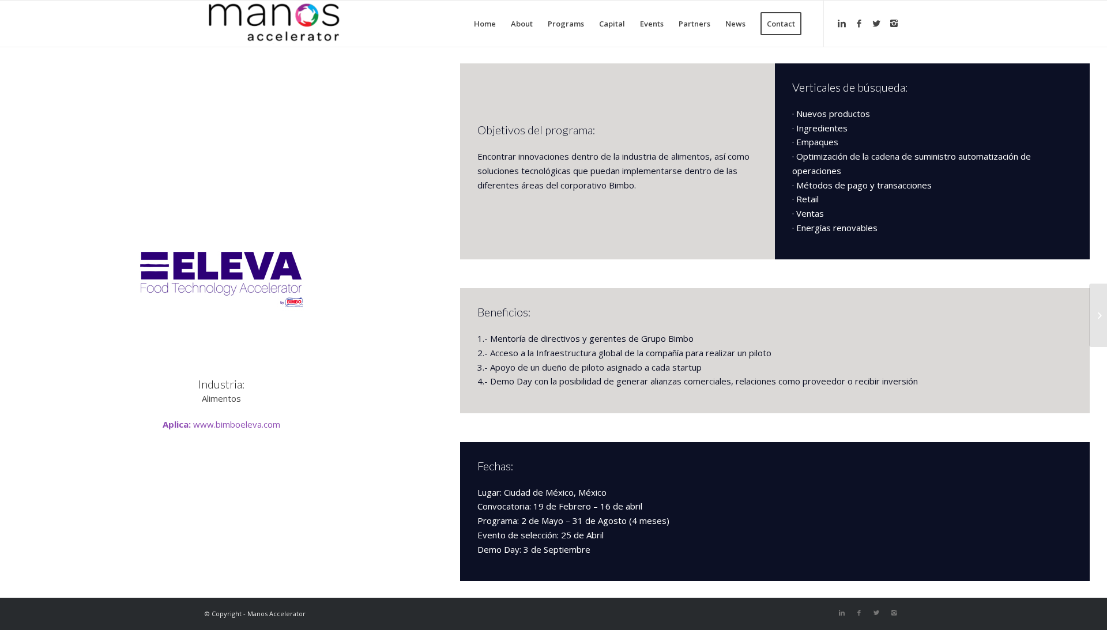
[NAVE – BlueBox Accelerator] (1098, 315)
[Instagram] (893, 23)
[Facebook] (859, 23)
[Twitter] (876, 23)
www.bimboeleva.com (236, 424)
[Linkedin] (841, 23)
